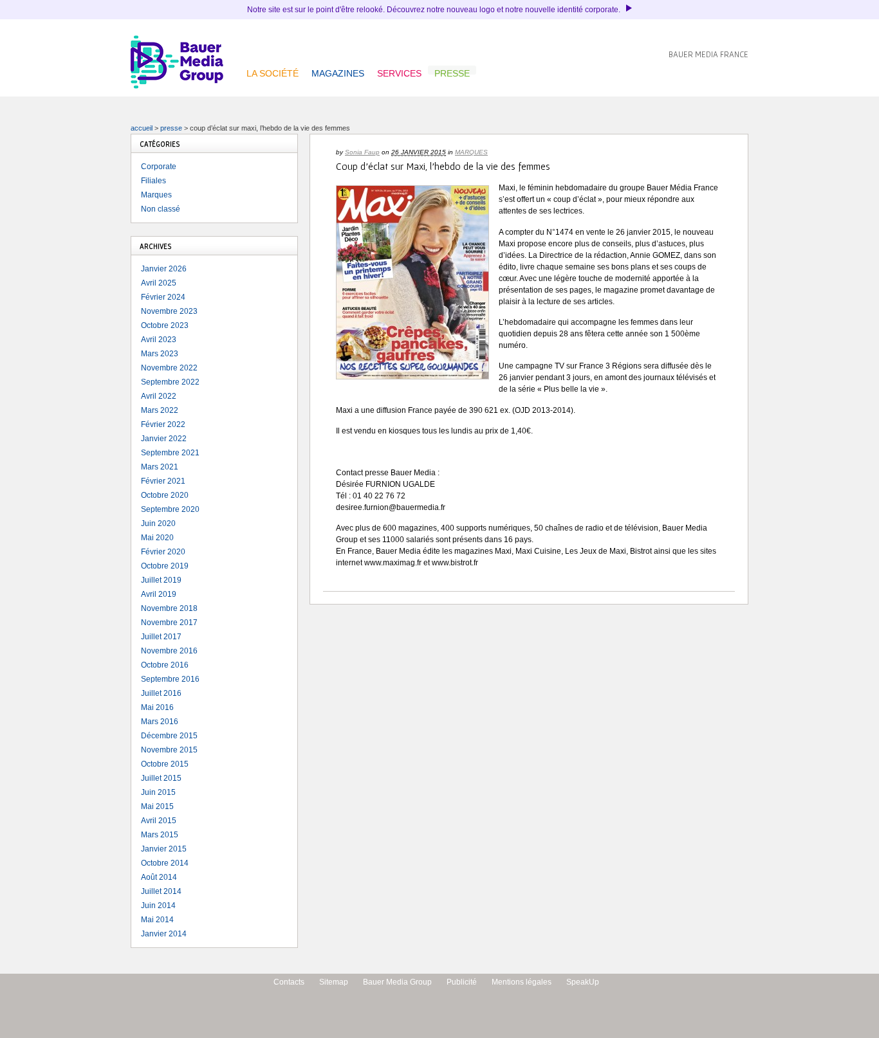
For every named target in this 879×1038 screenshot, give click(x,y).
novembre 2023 (169, 311)
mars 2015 (159, 834)
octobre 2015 (165, 764)
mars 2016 (159, 721)
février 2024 (163, 297)
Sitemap (333, 982)
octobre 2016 (165, 664)
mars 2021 (159, 466)
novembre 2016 (169, 650)
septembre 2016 (170, 679)
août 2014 (159, 877)
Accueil (142, 128)
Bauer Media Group (397, 982)
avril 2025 (158, 282)
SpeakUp (582, 982)
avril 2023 (158, 339)
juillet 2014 (161, 891)
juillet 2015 (161, 778)
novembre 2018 (169, 608)
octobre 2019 (165, 565)
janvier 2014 (164, 933)
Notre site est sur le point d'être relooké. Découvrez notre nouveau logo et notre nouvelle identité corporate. (434, 9)
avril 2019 (158, 594)
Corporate (158, 166)
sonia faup (362, 152)
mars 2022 (159, 410)
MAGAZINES (337, 71)
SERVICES (399, 71)
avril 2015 (158, 820)
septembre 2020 (170, 509)
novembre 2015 (169, 749)
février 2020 (163, 551)
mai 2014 (157, 919)
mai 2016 (157, 707)
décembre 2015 (169, 735)
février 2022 (163, 424)
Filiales (153, 180)
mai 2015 (157, 806)
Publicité (462, 982)
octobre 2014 (165, 863)
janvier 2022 (164, 438)
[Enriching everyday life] (177, 86)
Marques (471, 152)
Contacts (288, 982)
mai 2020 (157, 537)
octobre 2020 (165, 495)
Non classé (160, 209)
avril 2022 (158, 396)
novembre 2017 (169, 622)
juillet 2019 (161, 580)
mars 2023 (159, 353)
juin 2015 (158, 792)
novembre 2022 (169, 367)
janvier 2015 (164, 848)
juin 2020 (158, 523)
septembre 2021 (170, 452)
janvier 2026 (164, 268)
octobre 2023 (165, 325)
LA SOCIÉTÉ (272, 71)
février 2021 (163, 481)
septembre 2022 (170, 382)
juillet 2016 (161, 693)
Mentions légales (521, 982)
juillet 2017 (161, 636)
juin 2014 (158, 905)
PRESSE (452, 71)
